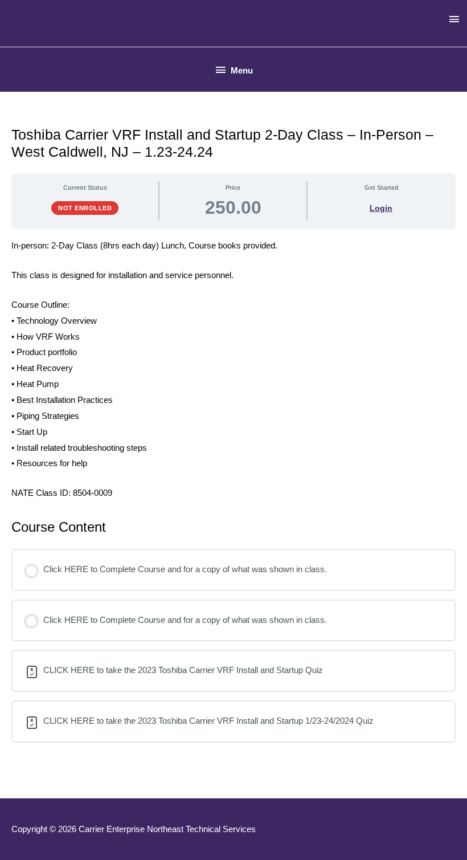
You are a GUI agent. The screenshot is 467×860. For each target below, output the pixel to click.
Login (381, 208)
